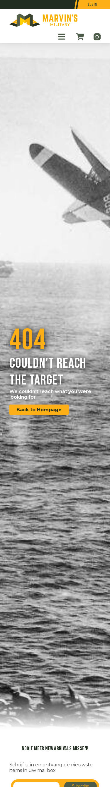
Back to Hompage (39, 410)
